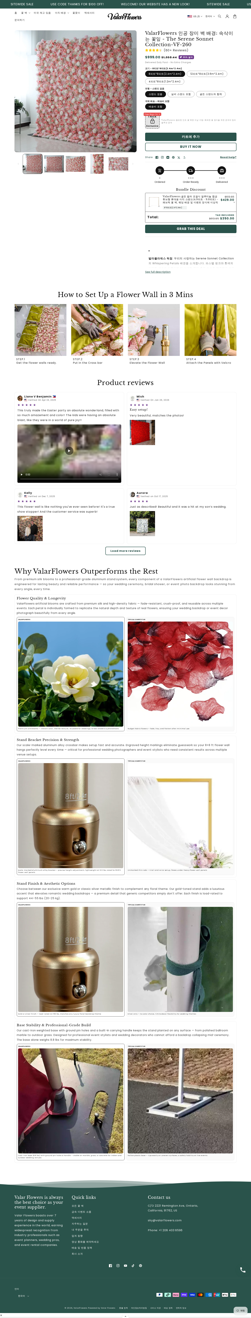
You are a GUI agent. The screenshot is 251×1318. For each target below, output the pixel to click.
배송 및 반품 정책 (82, 1247)
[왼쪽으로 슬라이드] (18, 164)
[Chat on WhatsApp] (243, 1270)
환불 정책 (123, 1308)
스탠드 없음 (155, 94)
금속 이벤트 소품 (81, 1211)
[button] (220, 16)
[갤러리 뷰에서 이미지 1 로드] (33, 164)
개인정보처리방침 (139, 1308)
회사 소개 (77, 1253)
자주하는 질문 (80, 1223)
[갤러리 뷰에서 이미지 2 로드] (54, 164)
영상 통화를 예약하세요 (85, 1241)
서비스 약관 (155, 1308)
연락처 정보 (181, 1308)
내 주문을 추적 (80, 1229)
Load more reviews (125, 551)
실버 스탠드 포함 (181, 94)
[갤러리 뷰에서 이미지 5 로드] (118, 164)
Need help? (228, 157)
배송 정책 (168, 1308)
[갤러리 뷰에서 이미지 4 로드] (97, 164)
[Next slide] (232, 335)
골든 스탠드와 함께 (211, 94)
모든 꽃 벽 (78, 1205)
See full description (158, 272)
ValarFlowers (80, 1308)
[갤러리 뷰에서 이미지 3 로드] (75, 164)
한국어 (21, 1296)
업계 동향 (77, 1236)
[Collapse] (125, 1316)
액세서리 (77, 1217)
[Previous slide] (18, 335)
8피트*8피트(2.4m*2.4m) (165, 74)
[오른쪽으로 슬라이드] (133, 164)
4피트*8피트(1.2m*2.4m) (165, 81)
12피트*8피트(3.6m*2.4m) (207, 74)
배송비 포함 (155, 106)
